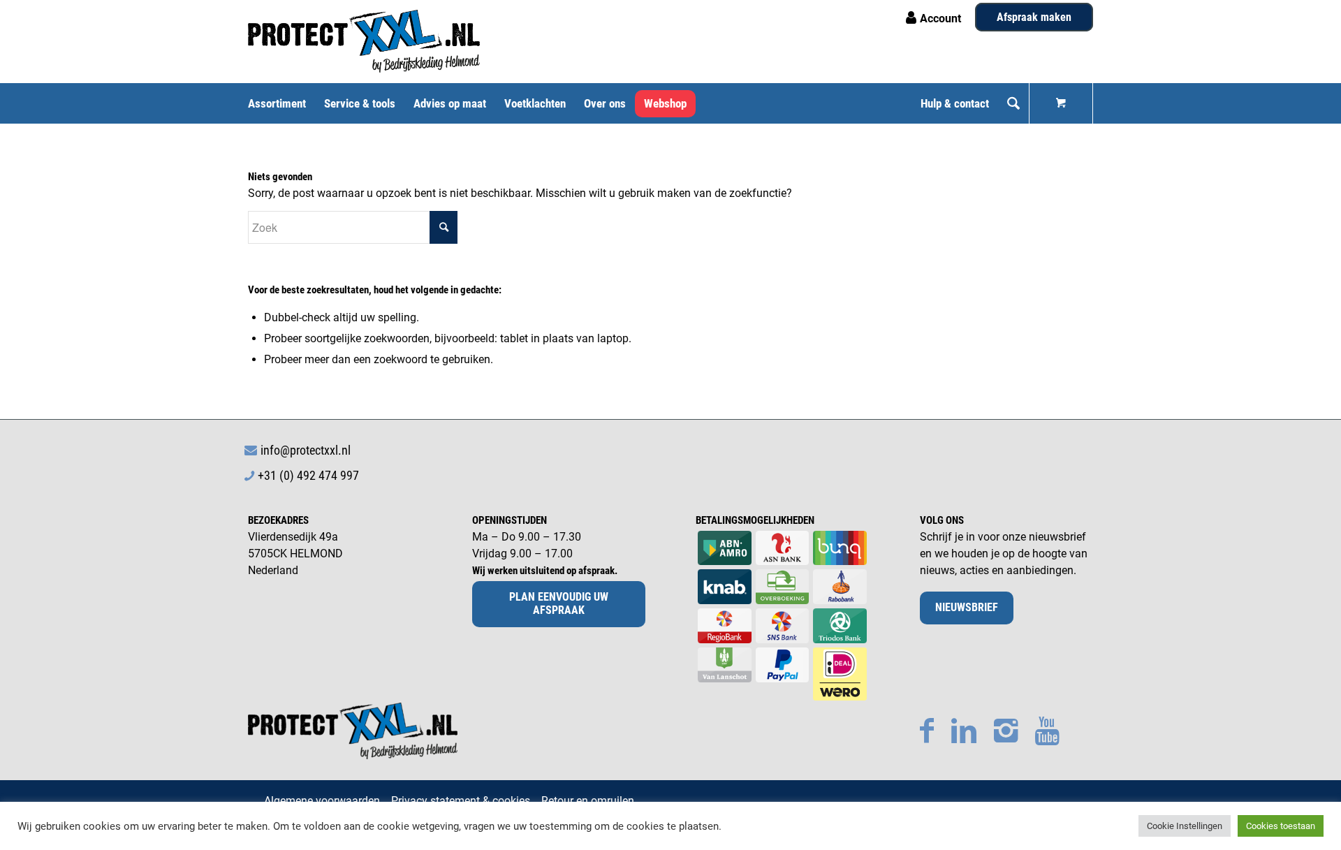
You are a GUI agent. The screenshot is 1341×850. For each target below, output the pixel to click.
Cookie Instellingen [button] (1184, 826)
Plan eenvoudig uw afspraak (558, 603)
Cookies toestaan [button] (1280, 826)
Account (940, 18)
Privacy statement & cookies (460, 800)
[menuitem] (281, 103)
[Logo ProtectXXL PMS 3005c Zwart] (364, 41)
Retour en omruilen (587, 800)
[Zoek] (1013, 103)
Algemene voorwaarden (322, 800)
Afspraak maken (1034, 17)
